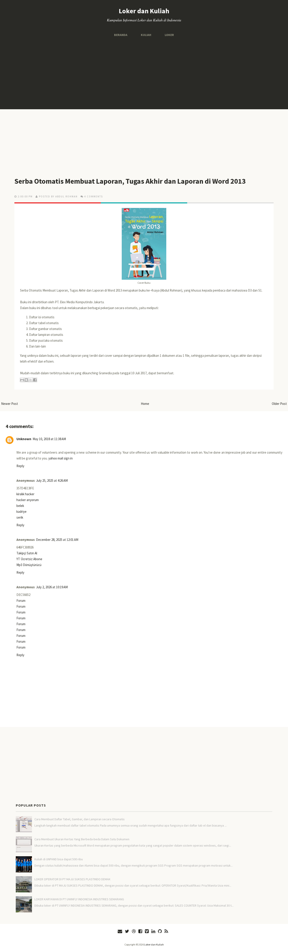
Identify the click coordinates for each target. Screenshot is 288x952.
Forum (20, 600)
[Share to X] (30, 380)
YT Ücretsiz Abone (29, 559)
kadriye (21, 511)
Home (145, 403)
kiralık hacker (25, 494)
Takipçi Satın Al (26, 553)
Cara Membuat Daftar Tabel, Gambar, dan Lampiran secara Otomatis (79, 819)
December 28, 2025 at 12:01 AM (57, 539)
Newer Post (9, 403)
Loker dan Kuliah (144, 11)
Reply (20, 466)
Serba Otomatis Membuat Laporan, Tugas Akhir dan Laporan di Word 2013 (130, 181)
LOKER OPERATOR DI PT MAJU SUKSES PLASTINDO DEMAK (72, 879)
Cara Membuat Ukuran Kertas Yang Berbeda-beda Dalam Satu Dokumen (81, 839)
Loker (169, 35)
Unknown (23, 439)
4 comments (93, 196)
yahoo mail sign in (60, 458)
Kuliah (146, 35)
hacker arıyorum (27, 500)
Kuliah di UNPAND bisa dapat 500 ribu (58, 859)
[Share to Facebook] (35, 380)
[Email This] (22, 380)
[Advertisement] (144, 73)
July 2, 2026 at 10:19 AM (52, 587)
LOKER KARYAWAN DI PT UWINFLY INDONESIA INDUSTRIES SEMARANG (79, 899)
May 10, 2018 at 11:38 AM (49, 439)
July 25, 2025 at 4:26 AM (52, 480)
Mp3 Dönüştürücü (28, 565)
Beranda (120, 35)
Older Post (279, 403)
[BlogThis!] (26, 380)
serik (19, 517)
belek (20, 506)
